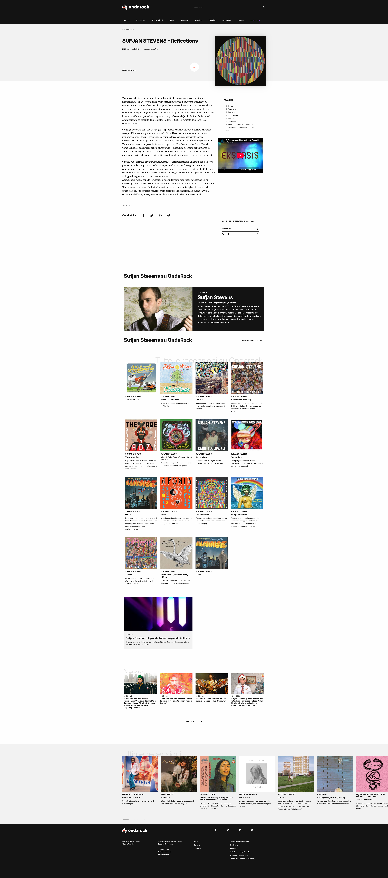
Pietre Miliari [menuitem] (157, 20)
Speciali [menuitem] (212, 20)
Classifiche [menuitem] (226, 20)
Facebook (225, 234)
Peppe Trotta (129, 70)
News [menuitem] (172, 20)
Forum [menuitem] (241, 20)
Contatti (197, 845)
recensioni (126, 29)
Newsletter (234, 848)
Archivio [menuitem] (198, 20)
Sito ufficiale (226, 229)
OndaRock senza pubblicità (240, 852)
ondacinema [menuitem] (255, 20)
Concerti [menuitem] (184, 20)
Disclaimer (234, 845)
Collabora (197, 848)
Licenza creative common (239, 841)
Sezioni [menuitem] (126, 20)
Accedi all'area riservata (239, 855)
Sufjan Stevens (144, 101)
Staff (196, 841)
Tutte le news (190, 721)
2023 (133, 29)
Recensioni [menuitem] (140, 20)
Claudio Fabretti (128, 844)
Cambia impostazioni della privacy (242, 859)
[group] (140, 781)
